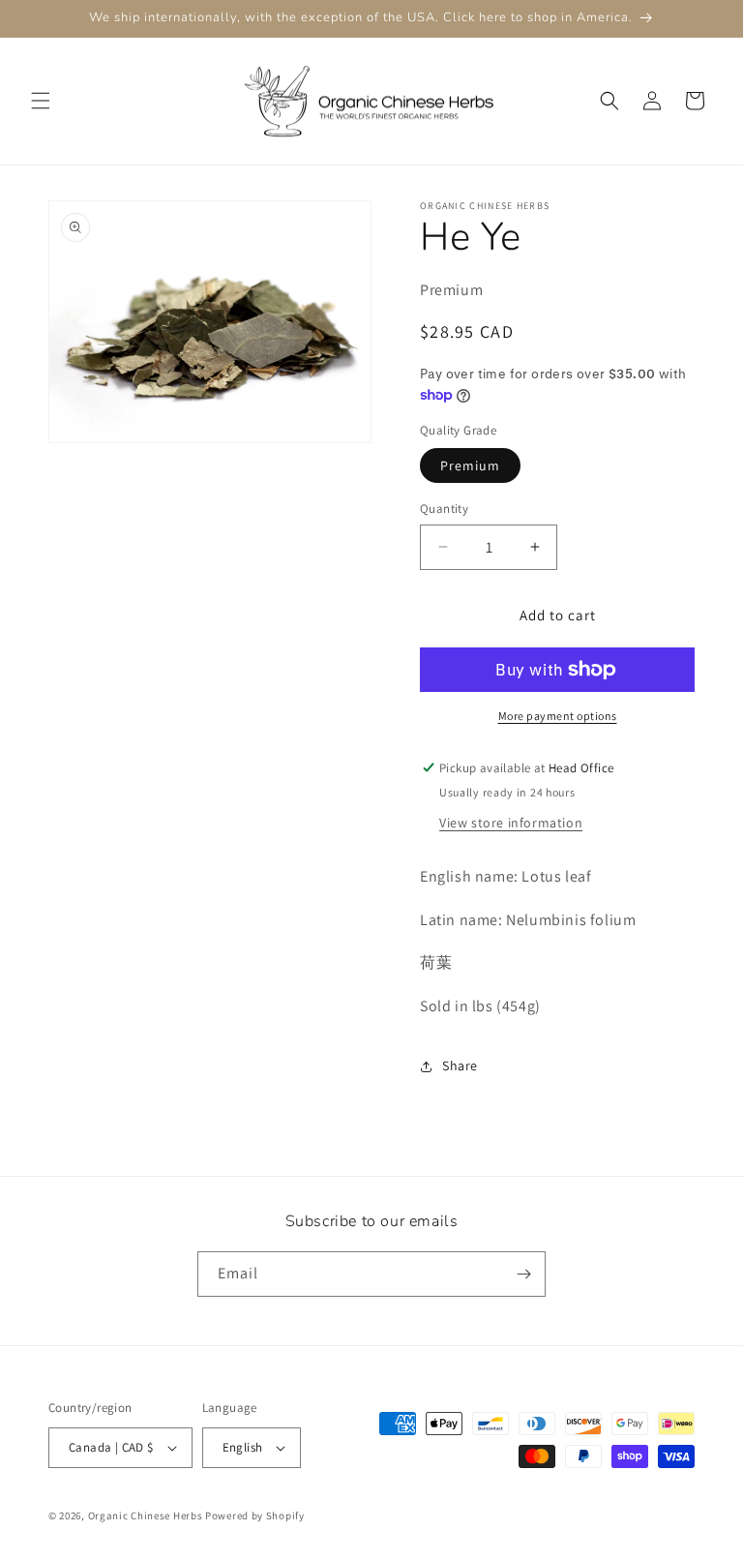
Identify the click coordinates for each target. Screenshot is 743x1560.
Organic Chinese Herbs (145, 1515)
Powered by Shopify (255, 1515)
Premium (470, 465)
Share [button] (460, 1065)
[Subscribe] (523, 1274)
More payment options (557, 715)
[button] (40, 100)
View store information (510, 822)
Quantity (444, 508)
